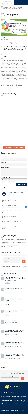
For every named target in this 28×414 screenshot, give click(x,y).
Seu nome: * (4, 157)
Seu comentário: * (5, 167)
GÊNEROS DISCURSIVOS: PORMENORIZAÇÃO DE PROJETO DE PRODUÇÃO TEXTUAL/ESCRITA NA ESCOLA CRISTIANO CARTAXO (15, 343)
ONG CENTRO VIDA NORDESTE (11, 320)
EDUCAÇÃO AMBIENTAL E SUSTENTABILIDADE (14, 288)
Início (2, 6)
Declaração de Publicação (18, 147)
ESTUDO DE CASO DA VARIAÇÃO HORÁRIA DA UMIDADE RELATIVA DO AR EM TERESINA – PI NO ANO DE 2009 (15, 355)
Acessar (7, 282)
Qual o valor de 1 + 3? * (6, 177)
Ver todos (3, 367)
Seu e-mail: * (4, 162)
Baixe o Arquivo (8, 147)
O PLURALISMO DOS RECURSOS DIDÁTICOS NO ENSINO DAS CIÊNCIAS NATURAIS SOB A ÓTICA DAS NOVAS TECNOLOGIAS (15, 331)
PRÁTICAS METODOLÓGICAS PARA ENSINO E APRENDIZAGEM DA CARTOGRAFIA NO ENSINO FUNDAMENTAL (14, 299)
